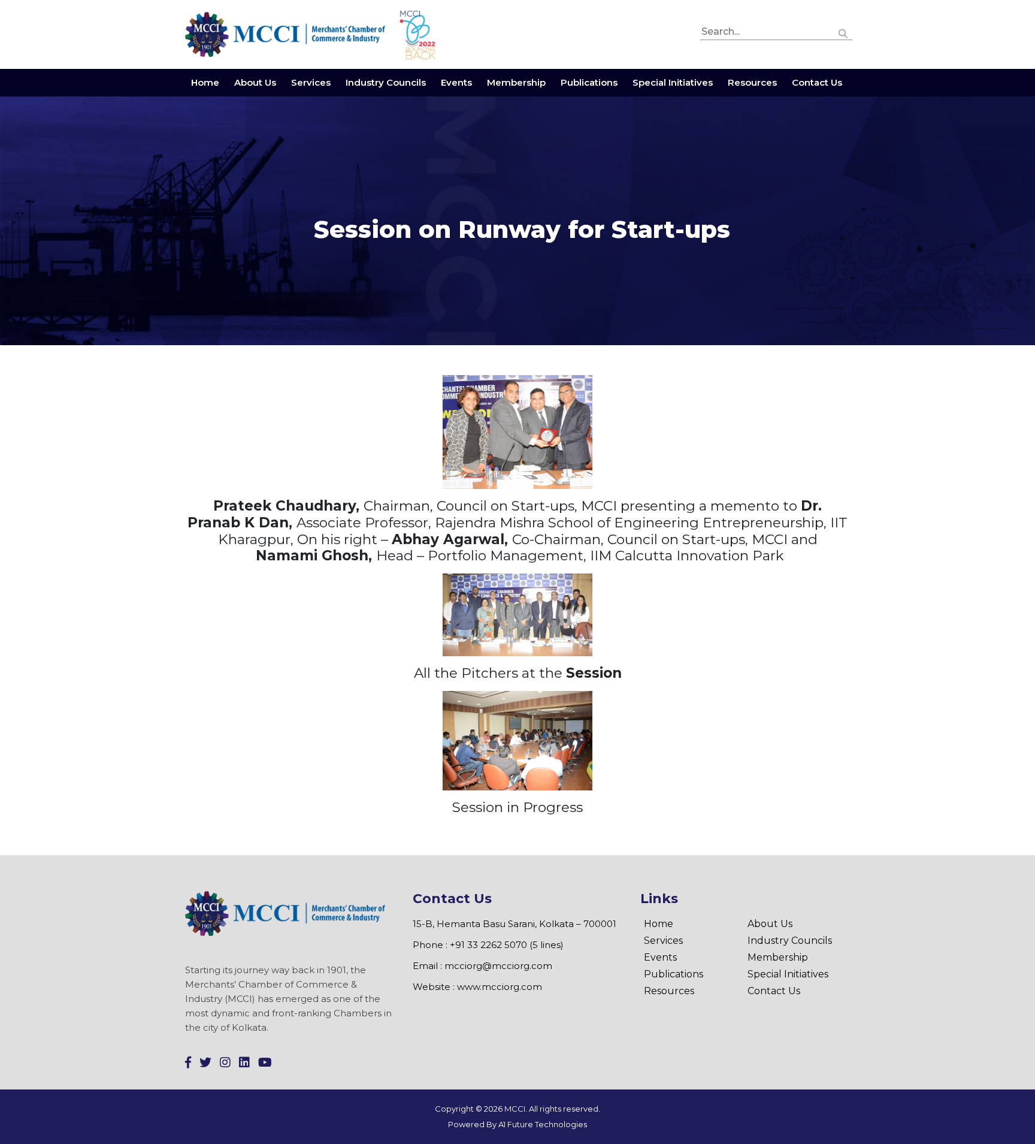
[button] (843, 32)
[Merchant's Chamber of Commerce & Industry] (286, 34)
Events (456, 82)
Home (205, 82)
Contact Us (817, 82)
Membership (516, 82)
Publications (589, 82)
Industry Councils (386, 82)
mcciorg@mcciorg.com (498, 965)
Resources (752, 82)
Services (311, 82)
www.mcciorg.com (499, 986)
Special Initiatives (672, 82)
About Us (255, 82)
